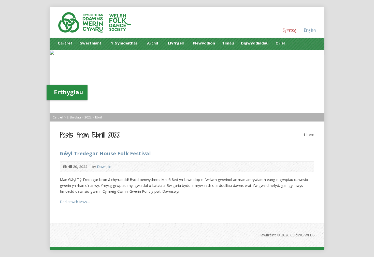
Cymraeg (289, 30)
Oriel (280, 43)
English (310, 30)
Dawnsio (104, 166)
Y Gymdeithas (124, 43)
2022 (88, 117)
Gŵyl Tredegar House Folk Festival (105, 153)
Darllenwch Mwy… (75, 201)
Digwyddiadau (254, 43)
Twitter (314, 43)
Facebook (306, 43)
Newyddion (204, 43)
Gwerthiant (90, 43)
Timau (228, 43)
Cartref (65, 43)
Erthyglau (74, 117)
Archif (153, 43)
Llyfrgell (176, 43)
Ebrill (99, 117)
